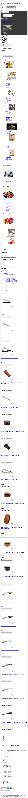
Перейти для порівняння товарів (14, 10)
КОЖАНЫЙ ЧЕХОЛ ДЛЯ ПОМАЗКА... (10, 455)
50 (6, 289)
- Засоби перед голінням (8, 114)
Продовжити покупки (5, 3)
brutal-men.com (4, 790)
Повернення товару (7, 776)
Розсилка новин (6, 775)
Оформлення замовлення (15, 3)
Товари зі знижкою (7, 783)
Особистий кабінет (7, 771)
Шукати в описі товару (7, 261)
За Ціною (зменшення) (11, 279)
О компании (6, 765)
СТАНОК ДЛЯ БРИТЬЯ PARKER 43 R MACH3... (12, 698)
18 (6, 287)
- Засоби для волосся (9, 160)
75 (6, 290)
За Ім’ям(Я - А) (9, 276)
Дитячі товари (6, 186)
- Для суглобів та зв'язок (8, 87)
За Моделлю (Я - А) (10, 283)
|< (3, 732)
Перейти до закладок (11, 7)
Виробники (5, 781)
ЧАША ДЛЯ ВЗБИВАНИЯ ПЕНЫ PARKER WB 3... (13, 552)
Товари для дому (7, 165)
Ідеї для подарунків (7, 213)
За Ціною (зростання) (10, 278)
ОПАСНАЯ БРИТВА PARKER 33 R (9, 309)
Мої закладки (6, 773)
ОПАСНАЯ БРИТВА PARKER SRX (9, 479)
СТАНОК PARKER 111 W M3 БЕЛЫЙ (10, 650)
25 (6, 288)
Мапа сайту (5, 782)
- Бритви (8, 99)
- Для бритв (8, 100)
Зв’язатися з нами (7, 766)
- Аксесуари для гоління (9, 122)
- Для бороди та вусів (9, 162)
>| (3, 743)
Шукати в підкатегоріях (7, 259)
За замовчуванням (10, 274)
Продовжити (3, 7)
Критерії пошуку (4, 255)
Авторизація (8, 27)
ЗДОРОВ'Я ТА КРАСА (8, 56)
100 (6, 291)
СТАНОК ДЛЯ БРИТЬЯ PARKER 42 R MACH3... (12, 674)
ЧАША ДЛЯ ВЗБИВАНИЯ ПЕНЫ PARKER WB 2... (13, 503)
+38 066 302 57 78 (7, 756)
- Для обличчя (7, 146)
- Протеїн (8, 133)
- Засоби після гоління (9, 120)
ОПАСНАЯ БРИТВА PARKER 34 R (9, 334)
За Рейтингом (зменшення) (12, 281)
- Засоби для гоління (9, 118)
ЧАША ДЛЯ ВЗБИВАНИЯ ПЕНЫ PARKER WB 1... (13, 431)
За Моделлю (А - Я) (10, 282)
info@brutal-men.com (7, 21)
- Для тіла (8, 147)
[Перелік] (1, 271)
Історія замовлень (7, 772)
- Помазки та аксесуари (9, 102)
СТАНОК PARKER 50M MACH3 (8, 602)
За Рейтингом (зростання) (11, 280)
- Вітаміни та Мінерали (9, 85)
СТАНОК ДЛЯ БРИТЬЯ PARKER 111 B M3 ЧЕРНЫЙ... (14, 722)
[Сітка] (2, 271)
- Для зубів (8, 148)
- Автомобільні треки (9, 206)
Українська (11, 14)
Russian (9, 15)
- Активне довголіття (8, 82)
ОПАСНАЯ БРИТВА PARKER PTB (9, 358)
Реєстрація (8, 26)
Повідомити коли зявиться (6, 341)
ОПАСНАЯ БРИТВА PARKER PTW (9, 407)
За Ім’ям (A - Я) (9, 275)
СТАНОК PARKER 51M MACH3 (8, 626)
